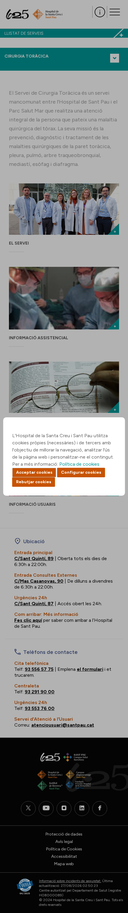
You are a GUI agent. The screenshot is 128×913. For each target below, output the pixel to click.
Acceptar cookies (34, 472)
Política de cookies (79, 464)
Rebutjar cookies (33, 481)
